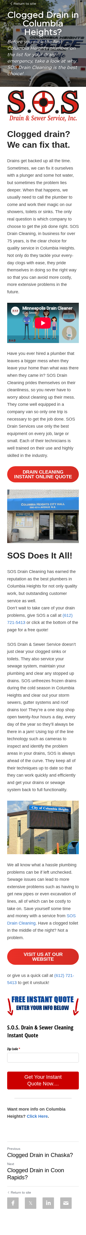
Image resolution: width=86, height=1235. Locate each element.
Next (10, 1164)
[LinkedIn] (48, 1203)
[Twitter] (30, 1203)
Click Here (37, 1116)
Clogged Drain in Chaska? (40, 1155)
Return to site (24, 3)
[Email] (66, 1203)
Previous (13, 1149)
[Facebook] (13, 1203)
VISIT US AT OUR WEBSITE (43, 957)
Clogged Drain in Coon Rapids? (35, 1174)
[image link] (43, 106)
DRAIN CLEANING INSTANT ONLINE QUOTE (43, 474)
